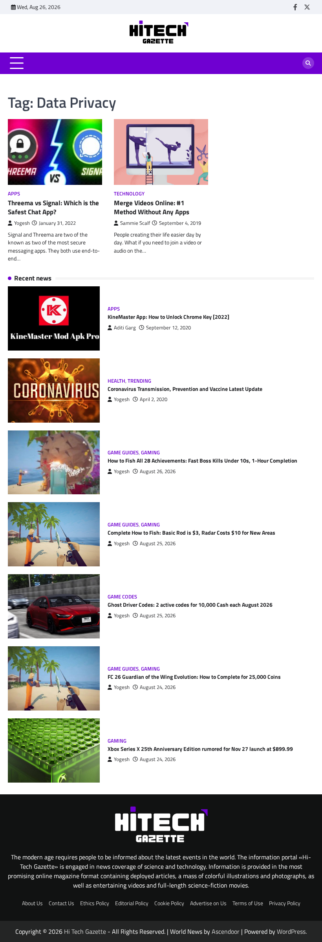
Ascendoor (226, 931)
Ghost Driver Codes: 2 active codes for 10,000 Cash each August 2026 (190, 605)
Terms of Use (247, 903)
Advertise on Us (208, 903)
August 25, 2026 (158, 543)
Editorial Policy (131, 903)
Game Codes (122, 597)
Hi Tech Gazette (85, 931)
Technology (129, 194)
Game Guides (123, 453)
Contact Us (61, 903)
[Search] (308, 63)
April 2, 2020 (153, 399)
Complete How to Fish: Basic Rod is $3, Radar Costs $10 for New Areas (191, 533)
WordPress (291, 931)
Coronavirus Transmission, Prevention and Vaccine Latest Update (185, 389)
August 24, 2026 (158, 687)
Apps (14, 194)
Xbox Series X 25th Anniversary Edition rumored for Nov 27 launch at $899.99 (200, 749)
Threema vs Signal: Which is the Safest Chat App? (53, 207)
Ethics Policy (94, 903)
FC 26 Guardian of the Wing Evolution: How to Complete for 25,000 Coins (194, 677)
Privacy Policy (284, 903)
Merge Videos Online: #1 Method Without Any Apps (151, 207)
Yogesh (22, 223)
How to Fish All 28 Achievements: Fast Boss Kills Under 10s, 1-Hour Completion (202, 461)
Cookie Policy (169, 903)
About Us (32, 903)
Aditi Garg (125, 327)
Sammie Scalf (135, 223)
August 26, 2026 (158, 471)
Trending (139, 381)
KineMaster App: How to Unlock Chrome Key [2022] (168, 317)
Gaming (150, 453)
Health (116, 381)
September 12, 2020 (168, 327)
